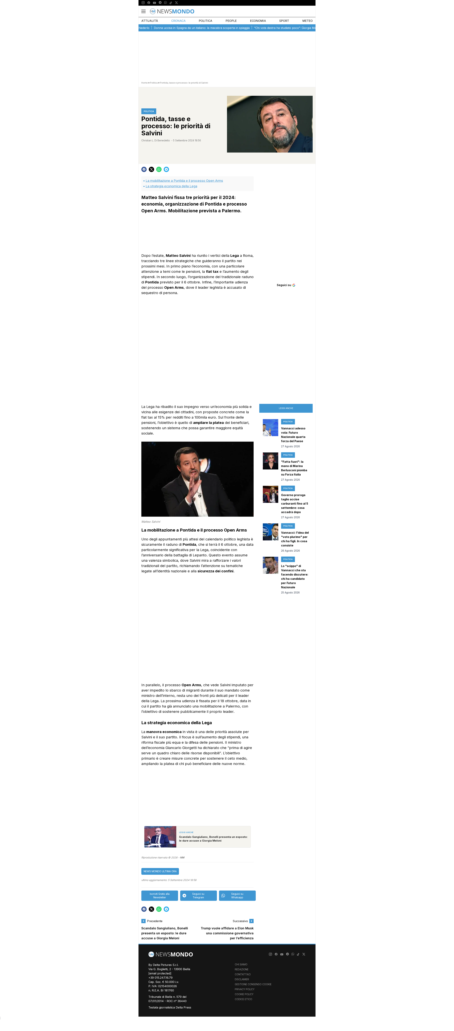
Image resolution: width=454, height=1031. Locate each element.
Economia (258, 21)
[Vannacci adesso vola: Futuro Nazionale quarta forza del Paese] (270, 433)
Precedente (154, 921)
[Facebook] (149, 3)
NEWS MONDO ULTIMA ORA (160, 871)
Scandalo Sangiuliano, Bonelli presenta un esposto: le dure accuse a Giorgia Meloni (164, 933)
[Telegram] (160, 3)
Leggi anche (286, 408)
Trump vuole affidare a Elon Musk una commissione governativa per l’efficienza (227, 933)
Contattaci (243, 974)
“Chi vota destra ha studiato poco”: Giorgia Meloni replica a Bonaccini (277, 28)
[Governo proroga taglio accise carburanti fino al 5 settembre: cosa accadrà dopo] (270, 502)
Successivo (240, 921)
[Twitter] (176, 3)
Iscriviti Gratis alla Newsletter (160, 895)
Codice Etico (243, 999)
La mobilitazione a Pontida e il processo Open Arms (184, 181)
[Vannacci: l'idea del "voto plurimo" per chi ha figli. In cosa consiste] (270, 537)
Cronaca (178, 21)
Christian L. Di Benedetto (155, 140)
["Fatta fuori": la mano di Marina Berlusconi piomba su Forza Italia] (270, 467)
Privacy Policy (244, 989)
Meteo (307, 21)
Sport (284, 21)
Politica (205, 21)
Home (144, 82)
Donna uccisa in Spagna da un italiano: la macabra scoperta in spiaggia (178, 28)
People (231, 21)
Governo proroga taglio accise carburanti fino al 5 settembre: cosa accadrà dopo (294, 503)
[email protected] (159, 973)
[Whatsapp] (165, 3)
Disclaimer (242, 979)
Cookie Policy (244, 994)
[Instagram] (143, 3)
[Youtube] (154, 3)
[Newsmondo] (172, 11)
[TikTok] (171, 3)
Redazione (241, 969)
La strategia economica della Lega (171, 186)
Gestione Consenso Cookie (253, 984)
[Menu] (145, 11)
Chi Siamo (241, 964)
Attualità (149, 21)
